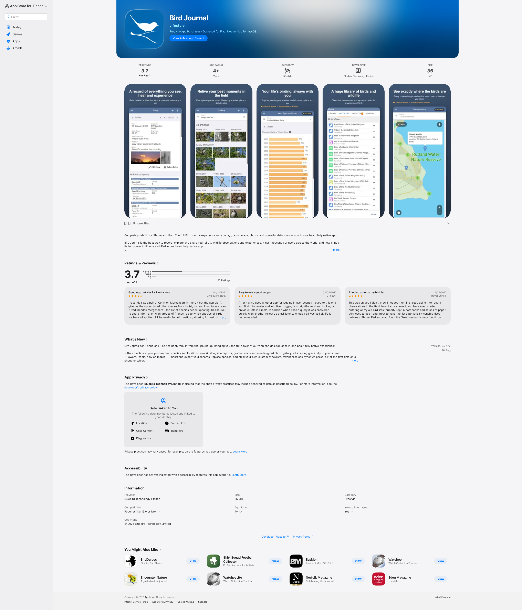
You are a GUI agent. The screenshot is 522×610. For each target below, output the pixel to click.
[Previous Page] (120, 150)
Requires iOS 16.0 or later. (140, 511)
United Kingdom (442, 597)
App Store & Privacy (162, 602)
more (336, 249)
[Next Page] (455, 150)
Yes (347, 511)
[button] (26, 27)
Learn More (240, 451)
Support (202, 602)
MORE (223, 317)
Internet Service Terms (136, 602)
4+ (236, 511)
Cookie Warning (185, 602)
